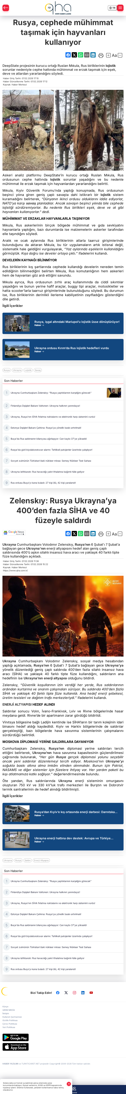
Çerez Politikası (9, 1024)
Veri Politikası (8, 1027)
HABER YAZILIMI (10, 1063)
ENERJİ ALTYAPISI (17, 704)
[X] (66, 993)
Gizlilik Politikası (10, 1020)
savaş (31, 203)
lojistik (111, 66)
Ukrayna (17, 370)
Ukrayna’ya (114, 665)
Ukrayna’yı (115, 761)
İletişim (5, 1013)
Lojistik (28, 370)
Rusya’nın (82, 545)
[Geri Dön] (5, 8)
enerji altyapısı (55, 678)
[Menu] (120, 8)
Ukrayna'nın (36, 548)
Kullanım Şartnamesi (12, 1017)
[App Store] (63, 1047)
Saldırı (28, 860)
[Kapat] (69, 1084)
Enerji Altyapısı (41, 860)
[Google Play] (63, 1037)
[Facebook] (57, 993)
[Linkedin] (83, 993)
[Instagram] (74, 993)
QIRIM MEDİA (8, 1010)
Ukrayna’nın (33, 678)
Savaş (38, 370)
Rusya (7, 370)
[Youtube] (91, 993)
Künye (5, 1006)
